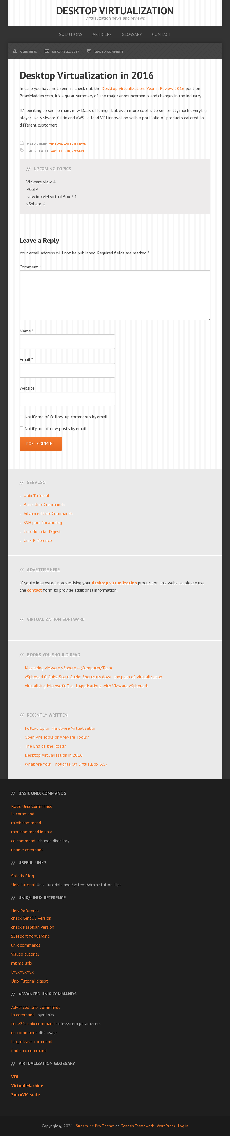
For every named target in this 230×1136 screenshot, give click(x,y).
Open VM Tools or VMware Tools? (57, 737)
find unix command (29, 1050)
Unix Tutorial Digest (42, 531)
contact (34, 590)
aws (54, 151)
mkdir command (26, 822)
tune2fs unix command (33, 1023)
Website (27, 388)
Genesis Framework (137, 1125)
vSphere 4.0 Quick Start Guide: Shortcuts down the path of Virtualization (93, 677)
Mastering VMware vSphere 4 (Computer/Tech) (68, 668)
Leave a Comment (109, 51)
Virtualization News (67, 143)
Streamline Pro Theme (95, 1125)
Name (27, 331)
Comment (30, 267)
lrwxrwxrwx (22, 972)
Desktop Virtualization (115, 10)
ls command (22, 813)
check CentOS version (31, 918)
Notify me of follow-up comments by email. (66, 416)
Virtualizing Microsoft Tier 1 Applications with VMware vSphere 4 (86, 686)
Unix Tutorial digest (29, 981)
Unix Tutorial (23, 884)
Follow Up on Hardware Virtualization (60, 728)
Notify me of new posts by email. (55, 428)
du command (23, 1032)
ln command (22, 1014)
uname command (27, 849)
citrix (64, 151)
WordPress (166, 1125)
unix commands (25, 945)
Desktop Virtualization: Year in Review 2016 (143, 88)
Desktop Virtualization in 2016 (54, 755)
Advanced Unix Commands (48, 513)
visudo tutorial (25, 954)
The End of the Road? (45, 746)
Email (26, 359)
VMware (78, 151)
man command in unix (31, 831)
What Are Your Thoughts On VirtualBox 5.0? (66, 764)
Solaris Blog (22, 875)
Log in (183, 1125)
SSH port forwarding (43, 522)
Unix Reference (38, 540)
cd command (23, 840)
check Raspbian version (32, 927)
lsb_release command (31, 1041)
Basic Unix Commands (44, 504)
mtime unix (21, 963)
